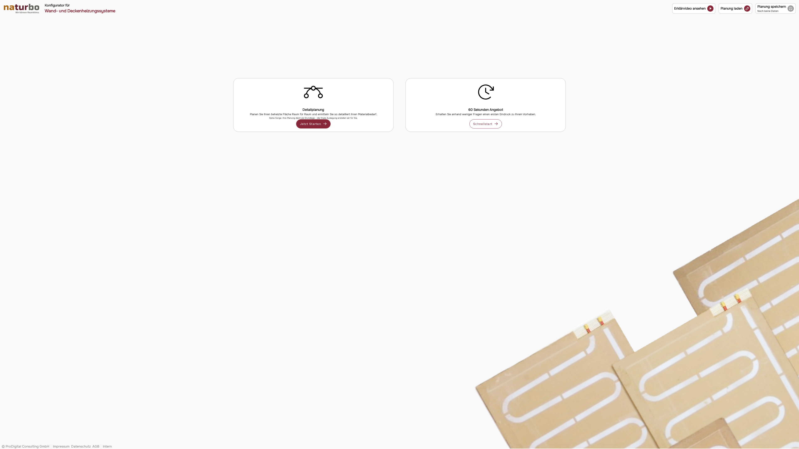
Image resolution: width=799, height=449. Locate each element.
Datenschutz (81, 446)
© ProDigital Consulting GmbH (25, 446)
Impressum (61, 446)
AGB (95, 446)
